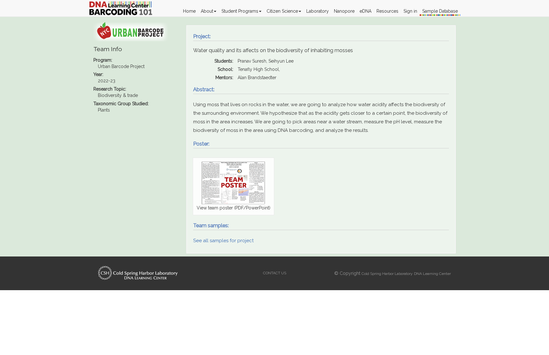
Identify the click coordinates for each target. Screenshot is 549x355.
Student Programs (239, 11)
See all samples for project (223, 240)
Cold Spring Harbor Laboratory (387, 273)
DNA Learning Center (432, 273)
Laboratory (317, 11)
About (207, 11)
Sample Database (440, 11)
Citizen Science (282, 11)
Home (189, 11)
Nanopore (344, 11)
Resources (387, 11)
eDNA (365, 11)
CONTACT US (274, 273)
